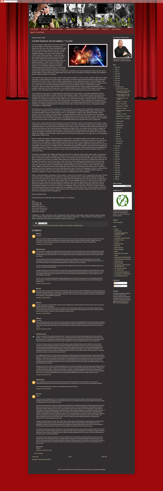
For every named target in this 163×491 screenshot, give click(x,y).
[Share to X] (43, 223)
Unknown (38, 379)
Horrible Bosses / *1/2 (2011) (123, 116)
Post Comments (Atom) (45, 459)
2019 (116, 76)
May (117, 134)
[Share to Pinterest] (46, 223)
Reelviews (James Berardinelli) (123, 257)
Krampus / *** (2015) (121, 108)
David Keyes (39, 334)
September (119, 125)
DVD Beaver (118, 236)
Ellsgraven (39, 249)
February (118, 141)
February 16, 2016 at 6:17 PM (43, 450)
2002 (116, 170)
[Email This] (39, 223)
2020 (116, 74)
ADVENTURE (50, 225)
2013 (116, 148)
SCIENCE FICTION (63, 225)
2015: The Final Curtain (122, 89)
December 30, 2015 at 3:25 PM (44, 244)
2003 (116, 168)
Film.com (117, 242)
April (117, 136)
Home (70, 456)
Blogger (103, 469)
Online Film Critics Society (121, 253)
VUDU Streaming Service (121, 276)
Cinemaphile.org (124, 302)
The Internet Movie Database (122, 272)
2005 (116, 163)
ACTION (44, 225)
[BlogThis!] (41, 223)
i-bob (93, 469)
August (118, 127)
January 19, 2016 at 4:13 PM (43, 329)
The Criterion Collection (121, 268)
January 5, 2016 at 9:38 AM (43, 313)
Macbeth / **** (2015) (121, 101)
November (119, 121)
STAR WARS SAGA (78, 225)
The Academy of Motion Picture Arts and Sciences (122, 265)
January (118, 143)
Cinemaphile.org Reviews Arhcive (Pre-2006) (121, 233)
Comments (118, 286)
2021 (116, 72)
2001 (116, 172)
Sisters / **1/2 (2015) (121, 104)
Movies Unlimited (119, 249)
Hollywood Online (119, 244)
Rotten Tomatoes (119, 263)
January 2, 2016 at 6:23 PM (43, 283)
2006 (116, 161)
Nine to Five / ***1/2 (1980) (123, 118)
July (117, 130)
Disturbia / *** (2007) (121, 114)
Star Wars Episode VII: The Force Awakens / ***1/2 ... (123, 95)
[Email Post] (36, 223)
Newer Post (35, 456)
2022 (116, 69)
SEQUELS (70, 225)
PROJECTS (105, 29)
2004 (116, 165)
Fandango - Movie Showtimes (122, 238)
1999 (116, 176)
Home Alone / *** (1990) (122, 106)
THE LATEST (34, 29)
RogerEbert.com (119, 261)
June (117, 132)
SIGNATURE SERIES (92, 29)
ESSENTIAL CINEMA (56, 29)
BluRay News (118, 231)
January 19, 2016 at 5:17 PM (43, 374)
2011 (116, 150)
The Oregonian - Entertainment (122, 274)
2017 (116, 80)
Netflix (116, 251)
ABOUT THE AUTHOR (37, 32)
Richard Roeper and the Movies (123, 259)
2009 (116, 154)
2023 (116, 67)
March (118, 138)
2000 (116, 174)
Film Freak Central (119, 240)
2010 (116, 152)
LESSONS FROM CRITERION (75, 29)
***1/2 (37, 225)
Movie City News (119, 247)
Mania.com (117, 245)
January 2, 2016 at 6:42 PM (43, 297)
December (119, 87)
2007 (116, 159)
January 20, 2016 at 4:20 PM (43, 388)
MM (37, 233)
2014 (116, 146)
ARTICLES (44, 29)
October (118, 123)
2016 (116, 83)
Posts (116, 283)
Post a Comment (38, 453)
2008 (116, 157)
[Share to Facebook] (44, 223)
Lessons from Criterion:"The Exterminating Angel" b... (123, 91)
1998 (116, 179)
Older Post (104, 456)
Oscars (116, 255)
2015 (40, 225)
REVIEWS (55, 225)
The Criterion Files (119, 270)
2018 (116, 78)
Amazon (117, 229)
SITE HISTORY (116, 29)
